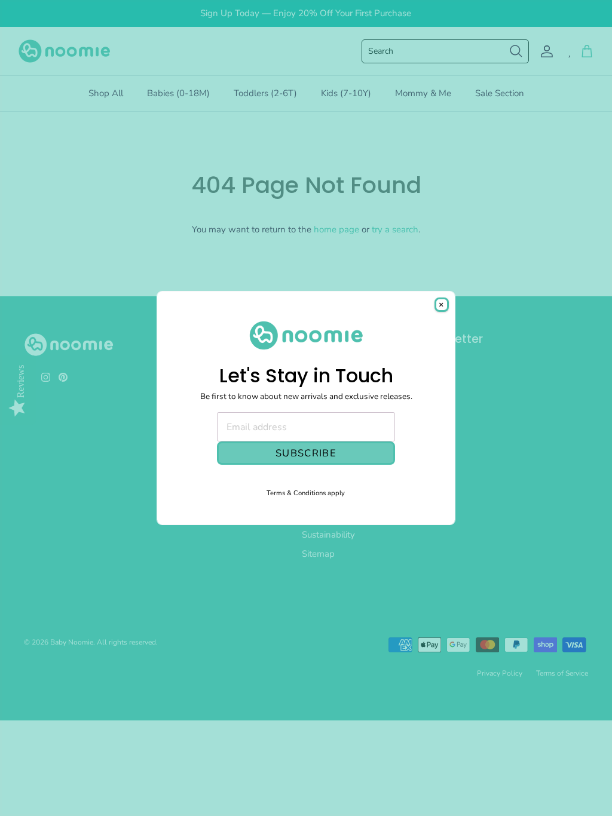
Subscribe (306, 453)
